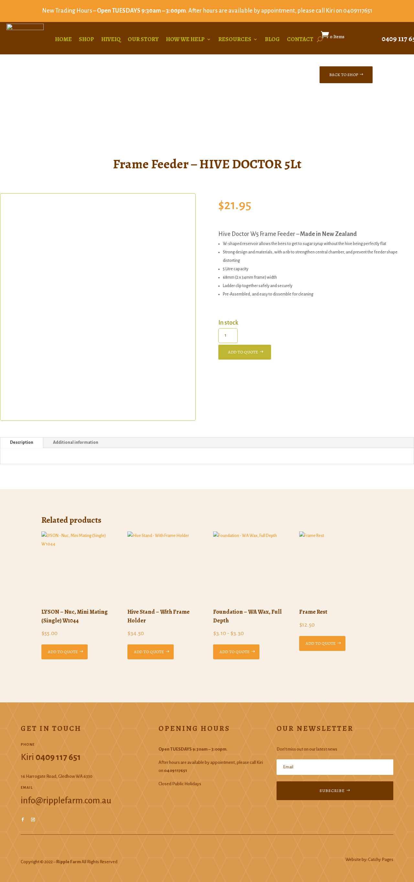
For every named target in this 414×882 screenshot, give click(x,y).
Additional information (75, 442)
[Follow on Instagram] (33, 819)
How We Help (185, 40)
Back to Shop (343, 74)
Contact (300, 40)
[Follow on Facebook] (23, 819)
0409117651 (357, 10)
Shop (86, 40)
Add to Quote (243, 352)
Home (63, 40)
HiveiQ (111, 40)
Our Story (143, 40)
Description (21, 442)
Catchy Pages (380, 859)
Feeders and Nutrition (73, 111)
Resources (234, 40)
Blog (272, 40)
